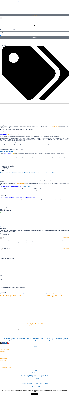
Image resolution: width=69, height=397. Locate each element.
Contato (40, 12)
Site (0, 283)
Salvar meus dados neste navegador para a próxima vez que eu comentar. (13, 287)
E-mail (1, 279)
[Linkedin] (6, 343)
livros (53, 125)
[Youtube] (8, 343)
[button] (1, 18)
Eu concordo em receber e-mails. (6, 35)
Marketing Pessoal (11, 100)
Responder (5, 255)
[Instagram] (1, 343)
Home (22, 12)
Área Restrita (46, 12)
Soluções (26, 12)
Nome (1, 275)
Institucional (32, 12)
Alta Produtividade (5, 100)
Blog (36, 12)
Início (1, 42)
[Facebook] (3, 343)
